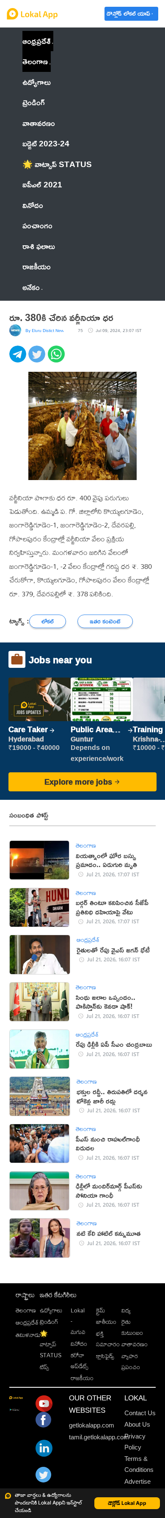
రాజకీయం (82, 1378)
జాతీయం (106, 1322)
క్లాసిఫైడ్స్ (105, 1356)
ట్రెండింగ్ (49, 1322)
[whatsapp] (57, 359)
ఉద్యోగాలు (51, 1310)
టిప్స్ (44, 1367)
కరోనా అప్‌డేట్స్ (79, 1360)
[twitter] (37, 359)
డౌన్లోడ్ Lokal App (127, 1503)
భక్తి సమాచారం (108, 1339)
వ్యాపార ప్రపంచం (130, 1361)
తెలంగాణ (35, 61)
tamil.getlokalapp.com (99, 1437)
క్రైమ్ (100, 1310)
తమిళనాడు (28, 1335)
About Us (137, 1424)
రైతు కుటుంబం (132, 1327)
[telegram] (18, 359)
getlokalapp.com (91, 1425)
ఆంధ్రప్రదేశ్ (36, 41)
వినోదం (79, 1344)
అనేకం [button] (31, 287)
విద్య (126, 1310)
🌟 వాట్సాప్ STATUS (50, 1345)
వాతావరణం (134, 1344)
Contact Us (140, 1412)
